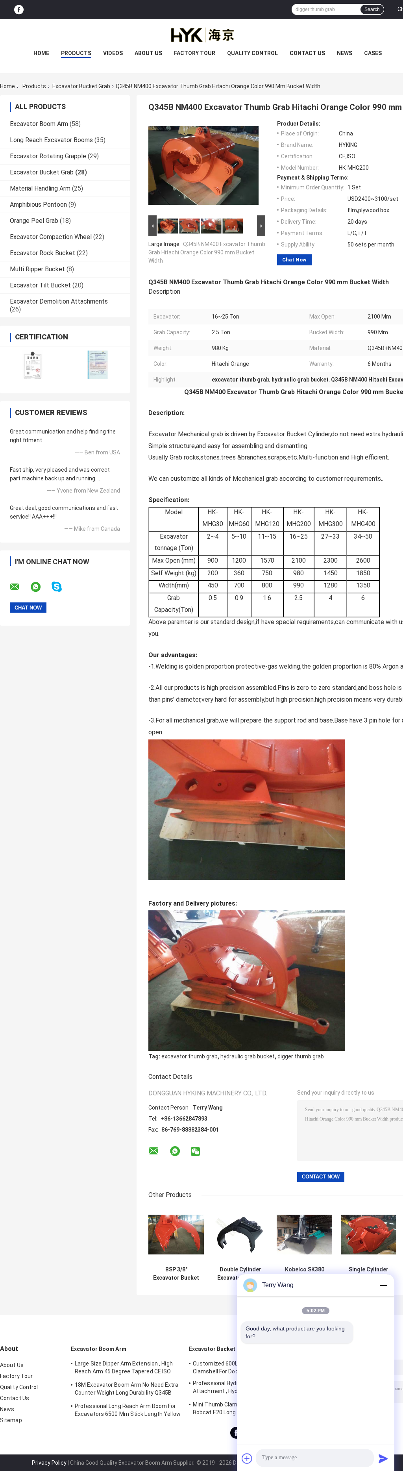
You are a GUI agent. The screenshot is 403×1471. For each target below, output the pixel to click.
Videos (113, 53)
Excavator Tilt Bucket (40, 285)
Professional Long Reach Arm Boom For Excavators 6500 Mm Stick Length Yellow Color (128, 1411)
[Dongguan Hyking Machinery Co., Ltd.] (201, 35)
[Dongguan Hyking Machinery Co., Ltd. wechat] (195, 1152)
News (344, 53)
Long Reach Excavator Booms (51, 140)
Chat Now (294, 260)
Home (41, 53)
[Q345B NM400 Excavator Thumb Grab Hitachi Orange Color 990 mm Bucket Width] (203, 167)
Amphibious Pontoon (38, 204)
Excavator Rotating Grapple (48, 156)
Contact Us (307, 53)
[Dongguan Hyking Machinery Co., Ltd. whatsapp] (40, 587)
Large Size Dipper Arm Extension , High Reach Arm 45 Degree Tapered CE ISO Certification (124, 1368)
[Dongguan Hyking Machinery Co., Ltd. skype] (62, 587)
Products (76, 53)
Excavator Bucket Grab (81, 86)
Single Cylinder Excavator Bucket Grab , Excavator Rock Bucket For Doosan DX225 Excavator (369, 1273)
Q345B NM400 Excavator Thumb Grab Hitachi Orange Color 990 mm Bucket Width (206, 252)
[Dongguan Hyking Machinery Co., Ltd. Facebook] (19, 10)
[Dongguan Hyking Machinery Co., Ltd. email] (20, 587)
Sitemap (11, 1420)
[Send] (383, 1458)
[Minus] (383, 1285)
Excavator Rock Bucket (42, 253)
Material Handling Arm (40, 188)
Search (372, 9)
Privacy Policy (49, 1463)
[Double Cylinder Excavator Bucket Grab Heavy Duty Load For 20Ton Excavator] (240, 1234)
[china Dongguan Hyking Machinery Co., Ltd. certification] (32, 364)
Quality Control (252, 53)
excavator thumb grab (189, 1056)
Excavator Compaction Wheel (51, 237)
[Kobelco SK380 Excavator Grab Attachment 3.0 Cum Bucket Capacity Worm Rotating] (304, 1234)
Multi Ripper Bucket (37, 269)
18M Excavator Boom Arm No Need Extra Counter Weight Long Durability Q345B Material (127, 1390)
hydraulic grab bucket (247, 1056)
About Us (148, 53)
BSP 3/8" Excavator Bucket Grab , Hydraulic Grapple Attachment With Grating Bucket (176, 1273)
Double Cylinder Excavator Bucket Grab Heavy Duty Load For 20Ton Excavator (240, 1273)
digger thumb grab (300, 1056)
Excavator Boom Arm (39, 124)
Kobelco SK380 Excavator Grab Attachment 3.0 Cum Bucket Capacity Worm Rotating (305, 1273)
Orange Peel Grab (34, 220)
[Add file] (247, 1458)
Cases (373, 53)
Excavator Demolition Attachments (59, 301)
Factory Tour (194, 53)
